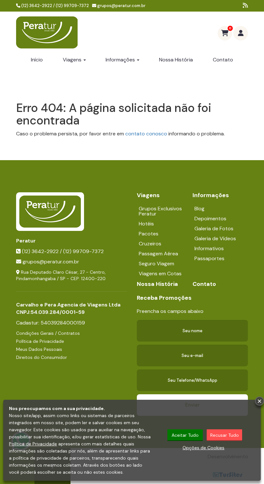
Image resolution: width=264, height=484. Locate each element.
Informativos (209, 248)
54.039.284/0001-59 (58, 312)
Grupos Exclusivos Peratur (160, 211)
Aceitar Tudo (185, 435)
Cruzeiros (150, 243)
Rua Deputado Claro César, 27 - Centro (63, 272)
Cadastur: (50, 322)
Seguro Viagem (156, 263)
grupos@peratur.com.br (121, 5)
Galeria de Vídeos (215, 238)
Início (37, 59)
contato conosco (146, 133)
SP (62, 278)
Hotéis (146, 223)
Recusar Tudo (224, 435)
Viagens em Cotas (160, 273)
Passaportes (209, 258)
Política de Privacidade (40, 341)
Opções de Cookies (203, 448)
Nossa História (176, 59)
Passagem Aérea (158, 253)
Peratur (26, 240)
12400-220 (93, 278)
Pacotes (148, 233)
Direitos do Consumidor (41, 357)
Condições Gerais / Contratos (48, 333)
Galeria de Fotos (213, 228)
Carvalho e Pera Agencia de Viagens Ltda (68, 304)
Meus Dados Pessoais (39, 349)
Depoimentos (210, 218)
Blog (199, 208)
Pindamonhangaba (36, 278)
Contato (223, 59)
